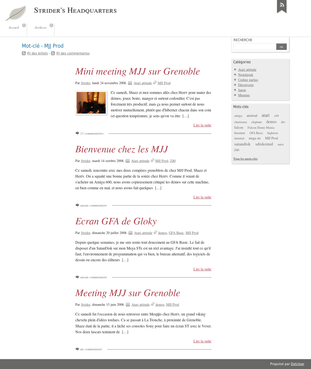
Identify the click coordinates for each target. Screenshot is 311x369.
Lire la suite (202, 125)
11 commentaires (91, 133)
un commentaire (91, 349)
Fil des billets (37, 53)
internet (239, 138)
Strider (85, 83)
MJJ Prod (164, 83)
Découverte (246, 84)
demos (162, 232)
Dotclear (297, 364)
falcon (238, 127)
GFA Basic (176, 232)
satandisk (242, 144)
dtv (283, 122)
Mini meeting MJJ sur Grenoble (137, 70)
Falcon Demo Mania (261, 127)
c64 (276, 116)
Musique (244, 95)
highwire (272, 133)
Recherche (242, 40)
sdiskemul (264, 144)
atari (265, 115)
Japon (242, 90)
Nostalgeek (245, 74)
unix (281, 144)
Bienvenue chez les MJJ (121, 148)
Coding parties (248, 79)
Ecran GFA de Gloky (116, 220)
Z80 (173, 160)
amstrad (252, 115)
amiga (238, 115)
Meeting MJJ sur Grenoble (127, 292)
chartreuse (240, 122)
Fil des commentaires (73, 53)
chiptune (256, 122)
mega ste (255, 138)
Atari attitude (143, 83)
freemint (239, 133)
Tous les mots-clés (245, 158)
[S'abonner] (281, 13)
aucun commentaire (93, 205)
